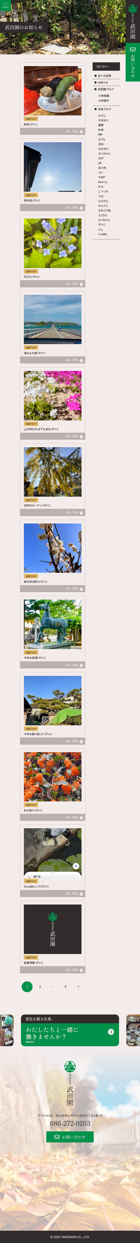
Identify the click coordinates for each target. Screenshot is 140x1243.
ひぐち (101, 139)
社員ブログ (104, 109)
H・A (100, 186)
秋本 (101, 130)
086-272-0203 (70, 1123)
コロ (101, 196)
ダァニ (102, 224)
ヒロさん (103, 201)
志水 (101, 144)
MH (100, 134)
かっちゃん (104, 153)
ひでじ (102, 115)
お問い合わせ (133, 66)
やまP (101, 177)
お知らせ (103, 82)
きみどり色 (104, 210)
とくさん (102, 215)
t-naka (102, 234)
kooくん (103, 182)
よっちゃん (104, 220)
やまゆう (103, 120)
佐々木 (102, 168)
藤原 (101, 125)
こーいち (103, 191)
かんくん (103, 205)
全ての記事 (104, 76)
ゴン (100, 172)
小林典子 (103, 100)
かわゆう (103, 149)
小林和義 (103, 95)
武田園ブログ (106, 89)
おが (101, 158)
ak (99, 163)
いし (100, 229)
